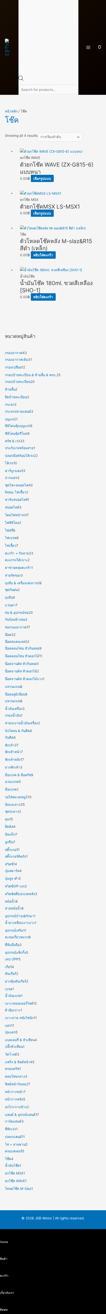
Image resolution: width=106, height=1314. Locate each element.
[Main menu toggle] (88, 47)
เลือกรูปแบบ (42, 179)
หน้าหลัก (11, 111)
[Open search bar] (20, 69)
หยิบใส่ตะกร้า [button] (43, 255)
